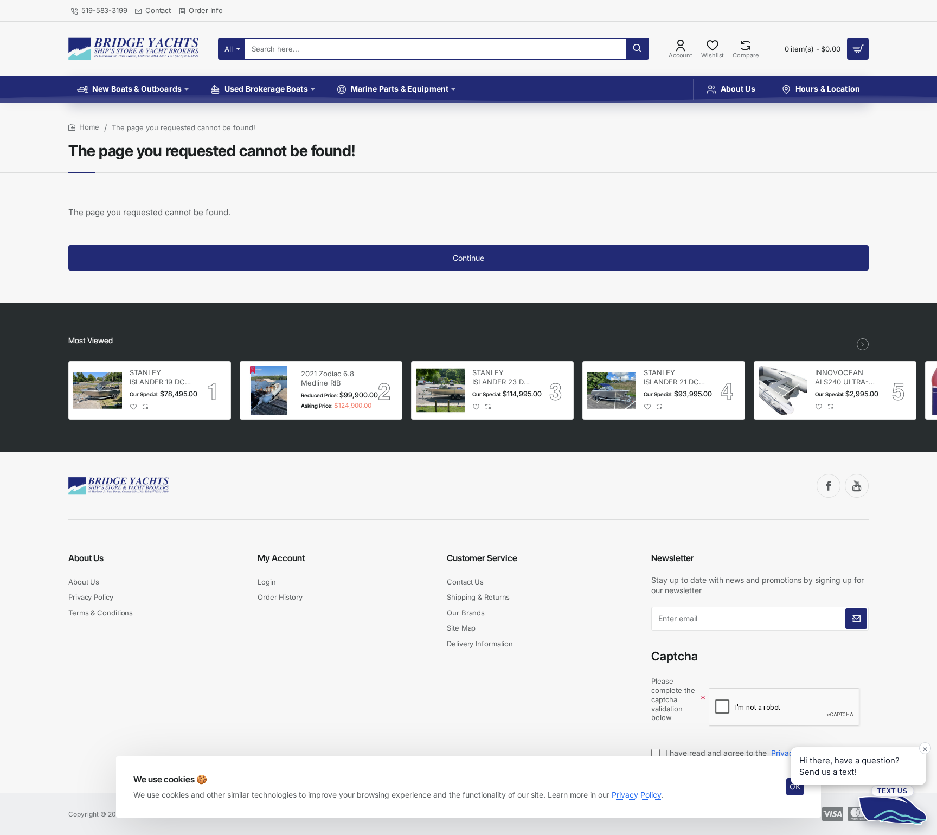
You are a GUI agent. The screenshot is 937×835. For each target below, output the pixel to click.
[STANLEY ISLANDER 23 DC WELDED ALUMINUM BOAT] (440, 390)
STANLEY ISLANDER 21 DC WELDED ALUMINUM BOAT (674, 377)
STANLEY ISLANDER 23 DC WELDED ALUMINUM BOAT (502, 377)
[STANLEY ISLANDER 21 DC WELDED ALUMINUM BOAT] (611, 390)
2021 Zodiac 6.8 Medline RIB (327, 378)
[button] (133, 407)
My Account (281, 558)
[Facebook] (828, 486)
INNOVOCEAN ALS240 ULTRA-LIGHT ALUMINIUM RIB (842, 377)
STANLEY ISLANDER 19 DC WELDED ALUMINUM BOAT (160, 377)
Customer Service (482, 558)
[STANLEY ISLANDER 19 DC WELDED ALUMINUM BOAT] (97, 390)
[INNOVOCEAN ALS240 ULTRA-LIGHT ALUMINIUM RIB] (783, 390)
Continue (468, 257)
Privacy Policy (636, 794)
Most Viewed (90, 340)
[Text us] (892, 804)
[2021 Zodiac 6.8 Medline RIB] (269, 390)
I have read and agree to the (742, 752)
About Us (86, 558)
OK (795, 786)
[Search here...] (637, 49)
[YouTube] (857, 486)
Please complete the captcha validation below (673, 699)
